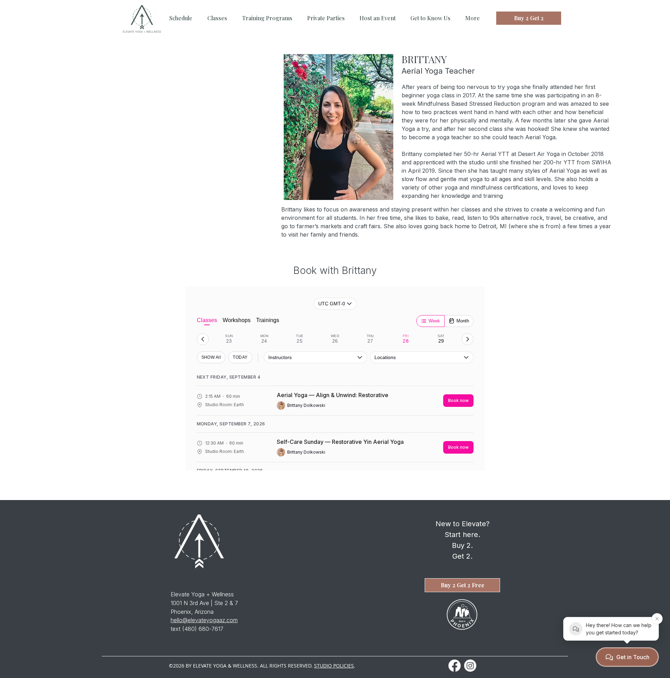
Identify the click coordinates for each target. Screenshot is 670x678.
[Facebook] (454, 666)
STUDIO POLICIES (334, 665)
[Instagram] (470, 666)
